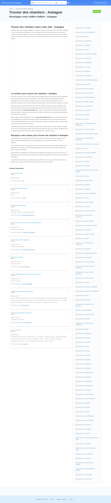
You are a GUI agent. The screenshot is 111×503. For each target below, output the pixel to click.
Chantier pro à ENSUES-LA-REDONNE (87, 287)
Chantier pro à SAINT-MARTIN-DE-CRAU (87, 133)
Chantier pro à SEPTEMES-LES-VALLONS (87, 144)
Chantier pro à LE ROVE (83, 351)
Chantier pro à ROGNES (83, 319)
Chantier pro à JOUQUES (83, 359)
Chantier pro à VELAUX (83, 176)
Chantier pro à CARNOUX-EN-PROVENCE (84, 216)
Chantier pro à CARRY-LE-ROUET (86, 234)
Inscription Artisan (101, 2)
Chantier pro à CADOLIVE (84, 458)
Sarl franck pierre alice (28, 249)
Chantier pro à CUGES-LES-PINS (85, 314)
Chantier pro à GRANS (83, 346)
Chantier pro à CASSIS (83, 198)
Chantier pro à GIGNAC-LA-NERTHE (86, 152)
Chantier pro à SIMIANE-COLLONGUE (87, 253)
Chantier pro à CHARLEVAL (84, 429)
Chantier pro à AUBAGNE (84, 45)
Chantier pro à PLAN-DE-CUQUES (86, 129)
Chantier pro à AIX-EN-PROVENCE (86, 32)
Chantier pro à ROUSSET (83, 342)
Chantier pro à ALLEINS (83, 433)
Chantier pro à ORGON (83, 411)
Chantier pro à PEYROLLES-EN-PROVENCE (85, 324)
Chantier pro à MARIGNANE (84, 62)
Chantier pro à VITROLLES (84, 58)
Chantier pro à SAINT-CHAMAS (85, 202)
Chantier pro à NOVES (83, 295)
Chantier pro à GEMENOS (84, 249)
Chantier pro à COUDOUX (84, 390)
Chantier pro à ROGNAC (83, 114)
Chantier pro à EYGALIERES (84, 479)
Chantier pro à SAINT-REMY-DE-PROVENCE (85, 139)
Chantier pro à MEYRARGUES (85, 385)
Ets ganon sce (26, 266)
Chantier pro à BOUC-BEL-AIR (85, 106)
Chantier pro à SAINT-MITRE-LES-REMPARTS (85, 267)
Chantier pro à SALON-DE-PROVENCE (87, 54)
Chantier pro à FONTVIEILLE (84, 381)
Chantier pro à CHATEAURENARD (86, 97)
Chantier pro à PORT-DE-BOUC (85, 88)
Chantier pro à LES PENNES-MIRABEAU (87, 80)
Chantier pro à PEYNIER (83, 407)
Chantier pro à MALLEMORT (84, 257)
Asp (23, 181)
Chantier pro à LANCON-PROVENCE (86, 193)
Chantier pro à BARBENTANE (85, 372)
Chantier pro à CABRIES (83, 185)
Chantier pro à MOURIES (83, 403)
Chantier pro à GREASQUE (84, 368)
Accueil (11, 9)
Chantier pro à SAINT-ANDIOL (85, 394)
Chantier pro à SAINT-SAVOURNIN (86, 398)
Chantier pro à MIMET (83, 329)
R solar (24, 198)
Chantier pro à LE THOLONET (85, 454)
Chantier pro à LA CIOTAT (84, 67)
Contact (71, 499)
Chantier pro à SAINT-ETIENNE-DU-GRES (86, 449)
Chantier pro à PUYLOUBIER (84, 474)
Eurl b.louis (25, 344)
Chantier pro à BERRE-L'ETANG (85, 102)
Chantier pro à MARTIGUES (84, 41)
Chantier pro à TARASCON (84, 110)
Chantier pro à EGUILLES (83, 206)
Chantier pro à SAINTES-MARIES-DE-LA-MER (87, 438)
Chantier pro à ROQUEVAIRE (84, 180)
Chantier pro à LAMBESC (83, 166)
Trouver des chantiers (12, 3)
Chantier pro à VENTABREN (84, 310)
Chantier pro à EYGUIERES (84, 230)
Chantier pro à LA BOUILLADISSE (86, 262)
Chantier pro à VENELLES (83, 189)
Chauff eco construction (28, 232)
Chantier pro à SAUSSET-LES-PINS (86, 211)
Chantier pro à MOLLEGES (84, 424)
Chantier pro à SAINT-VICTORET (85, 221)
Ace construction (26, 322)
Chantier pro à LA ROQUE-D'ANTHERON (87, 291)
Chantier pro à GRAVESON (84, 377)
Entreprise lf (25, 305)
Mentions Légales (61, 499)
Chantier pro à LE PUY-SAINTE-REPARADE (85, 273)
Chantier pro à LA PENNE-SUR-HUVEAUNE (85, 243)
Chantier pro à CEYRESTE (84, 355)
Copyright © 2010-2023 (42, 499)
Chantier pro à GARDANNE (84, 75)
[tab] (39, 174)
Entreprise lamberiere (28, 215)
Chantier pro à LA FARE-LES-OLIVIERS (87, 225)
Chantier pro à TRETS (82, 148)
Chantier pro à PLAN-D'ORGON (85, 420)
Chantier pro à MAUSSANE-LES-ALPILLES (85, 463)
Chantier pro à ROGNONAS (84, 364)
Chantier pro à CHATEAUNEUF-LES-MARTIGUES (86, 124)
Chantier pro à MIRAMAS (83, 71)
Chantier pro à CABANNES (84, 333)
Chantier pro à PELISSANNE (84, 157)
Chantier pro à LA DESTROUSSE (85, 416)
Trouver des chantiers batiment (24, 9)
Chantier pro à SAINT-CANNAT (85, 278)
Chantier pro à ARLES (82, 36)
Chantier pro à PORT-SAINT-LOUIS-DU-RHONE (87, 171)
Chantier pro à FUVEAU (83, 161)
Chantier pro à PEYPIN (83, 282)
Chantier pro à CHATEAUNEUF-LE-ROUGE (85, 469)
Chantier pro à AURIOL (83, 119)
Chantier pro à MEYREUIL (84, 300)
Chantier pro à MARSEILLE (84, 28)
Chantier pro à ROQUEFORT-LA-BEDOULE (85, 305)
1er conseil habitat (27, 284)
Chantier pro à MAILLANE (84, 443)
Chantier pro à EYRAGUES (84, 338)
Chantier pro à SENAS (83, 238)
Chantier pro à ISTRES (83, 49)
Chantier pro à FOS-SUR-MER (85, 93)
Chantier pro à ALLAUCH (83, 84)
